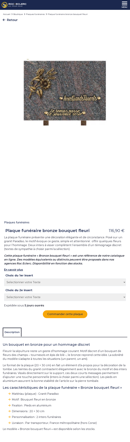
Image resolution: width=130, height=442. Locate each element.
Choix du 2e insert (18, 290)
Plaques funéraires (35, 14)
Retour (12, 20)
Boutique (18, 14)
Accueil (6, 14)
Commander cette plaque (65, 314)
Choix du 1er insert (19, 275)
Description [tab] (12, 332)
